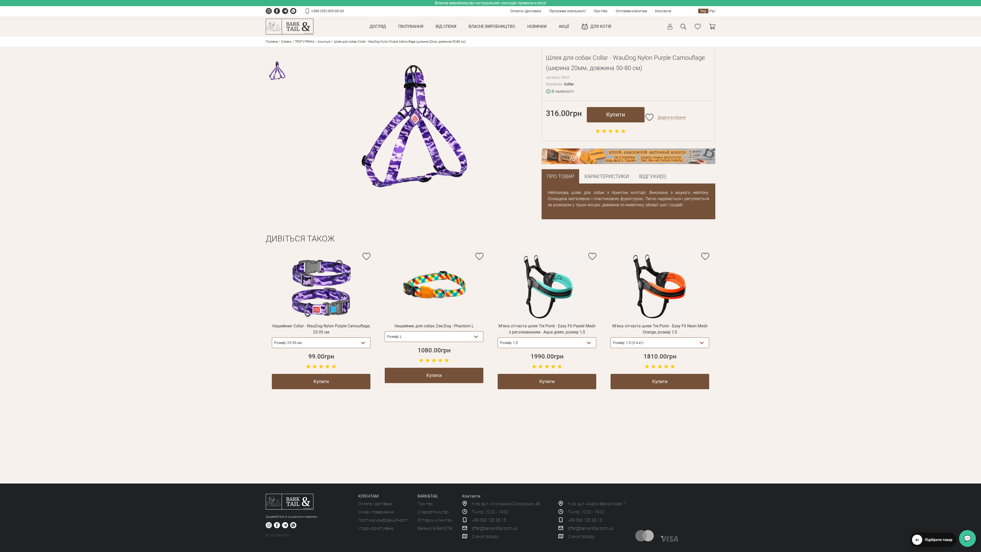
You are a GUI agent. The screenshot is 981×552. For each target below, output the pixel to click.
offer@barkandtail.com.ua (494, 528)
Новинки (536, 26)
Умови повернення (376, 512)
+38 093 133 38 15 (489, 520)
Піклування (410, 26)
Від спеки (446, 26)
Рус (712, 11)
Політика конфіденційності (383, 520)
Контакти (663, 11)
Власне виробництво (492, 26)
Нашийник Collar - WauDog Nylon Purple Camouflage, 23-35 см (321, 329)
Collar (569, 84)
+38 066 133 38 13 (585, 520)
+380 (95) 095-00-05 (327, 11)
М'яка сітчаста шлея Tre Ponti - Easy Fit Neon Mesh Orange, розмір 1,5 (660, 329)
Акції (564, 26)
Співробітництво (433, 512)
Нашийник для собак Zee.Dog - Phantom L (434, 326)
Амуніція (324, 41)
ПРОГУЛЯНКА (304, 41)
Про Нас (601, 11)
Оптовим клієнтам (631, 11)
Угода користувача (375, 528)
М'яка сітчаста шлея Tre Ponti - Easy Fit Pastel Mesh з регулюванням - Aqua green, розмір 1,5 (546, 329)
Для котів (600, 26)
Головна (272, 41)
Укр (703, 11)
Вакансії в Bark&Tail (435, 528)
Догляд (378, 26)
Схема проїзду (485, 536)
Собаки (286, 41)
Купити (615, 114)
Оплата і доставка (525, 11)
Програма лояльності (567, 11)
